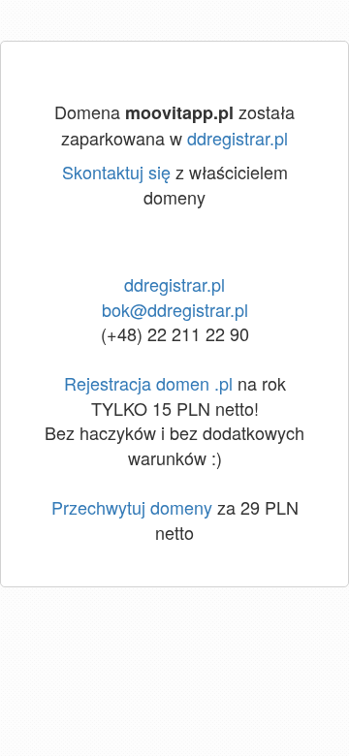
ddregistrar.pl (237, 137)
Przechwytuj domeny (131, 507)
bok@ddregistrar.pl (175, 309)
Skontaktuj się (116, 171)
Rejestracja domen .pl (148, 382)
